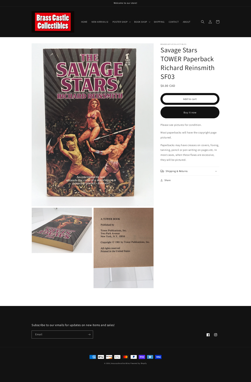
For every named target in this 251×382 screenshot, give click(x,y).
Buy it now (190, 112)
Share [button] (167, 180)
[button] (121, 21)
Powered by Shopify (138, 363)
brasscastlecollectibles (120, 363)
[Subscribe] (89, 335)
